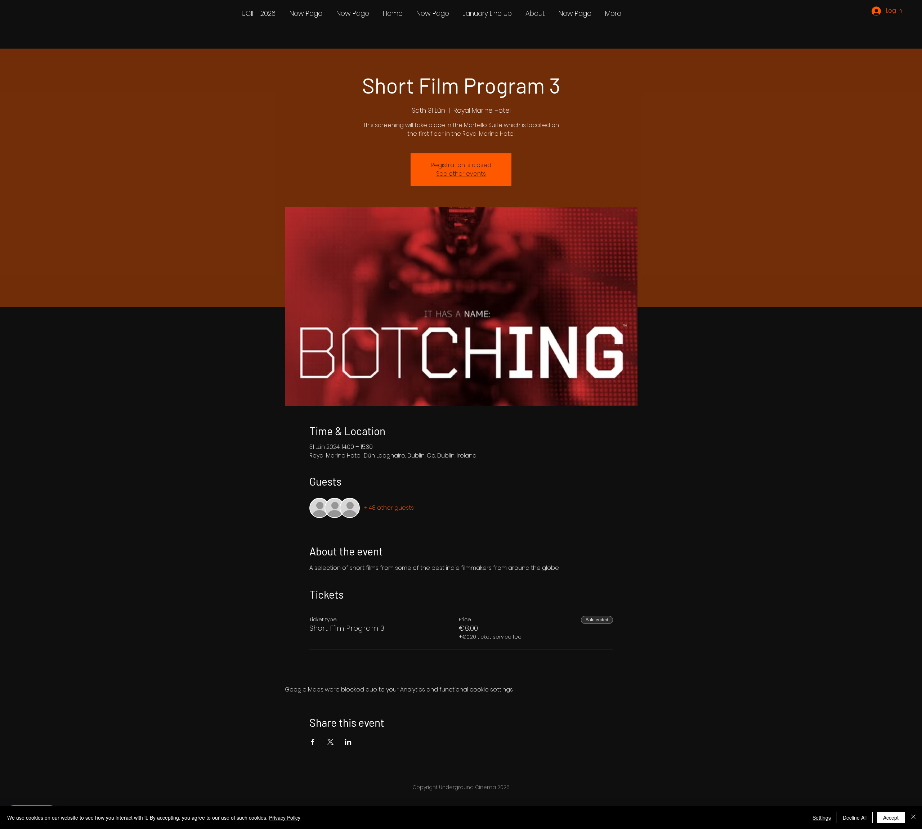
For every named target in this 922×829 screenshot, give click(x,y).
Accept (891, 817)
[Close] (913, 817)
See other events (461, 174)
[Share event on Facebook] (312, 742)
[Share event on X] (330, 742)
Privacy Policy (284, 817)
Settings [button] (822, 817)
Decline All (855, 817)
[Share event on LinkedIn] (348, 742)
